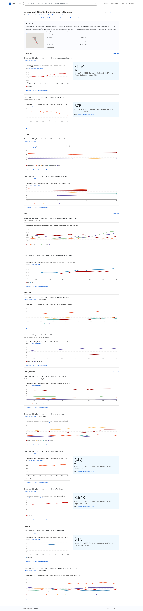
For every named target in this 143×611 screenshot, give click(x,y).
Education (55, 17)
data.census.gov (32, 68)
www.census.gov (50, 47)
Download (29, 90)
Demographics (64, 17)
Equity (48, 17)
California (41, 14)
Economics (36, 17)
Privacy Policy (117, 608)
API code (34, 90)
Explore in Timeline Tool (43, 90)
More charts (116, 53)
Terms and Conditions (108, 608)
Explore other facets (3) (30, 416)
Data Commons (16, 3)
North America (56, 14)
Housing (72, 17)
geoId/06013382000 (114, 12)
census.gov (80, 77)
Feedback (131, 3)
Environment (79, 17)
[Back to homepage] (10, 4)
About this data (40, 68)
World (61, 14)
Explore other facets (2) (30, 60)
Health (43, 17)
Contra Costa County (33, 14)
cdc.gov (30, 147)
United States (48, 14)
